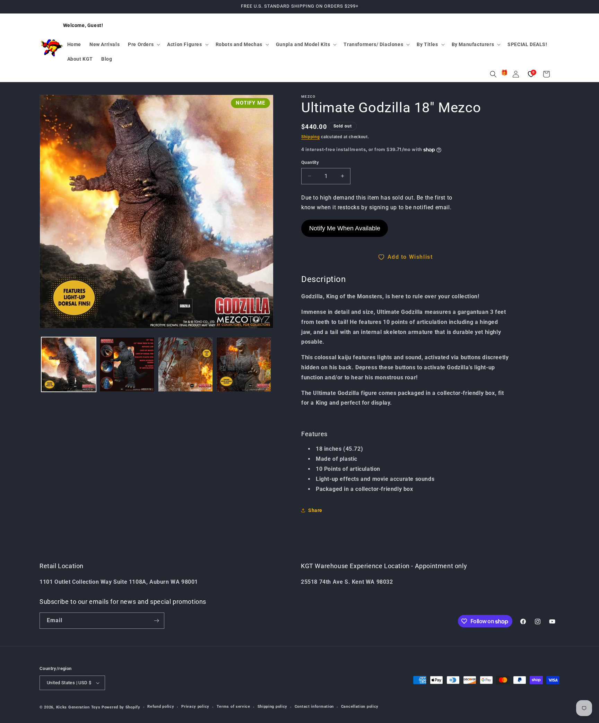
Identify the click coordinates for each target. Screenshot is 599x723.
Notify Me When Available (344, 228)
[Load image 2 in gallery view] (126, 364)
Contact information (314, 706)
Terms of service (233, 706)
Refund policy (160, 706)
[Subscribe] (156, 620)
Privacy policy (195, 706)
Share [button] (315, 510)
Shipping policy (273, 706)
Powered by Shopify (121, 707)
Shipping (310, 136)
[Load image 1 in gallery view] (68, 364)
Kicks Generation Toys (78, 707)
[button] (143, 44)
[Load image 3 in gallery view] (185, 364)
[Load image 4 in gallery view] (243, 364)
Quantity (310, 162)
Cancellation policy (360, 706)
